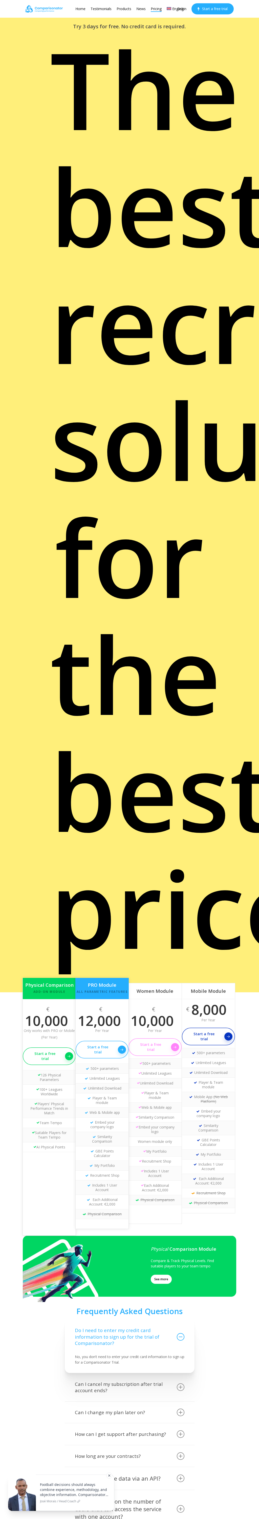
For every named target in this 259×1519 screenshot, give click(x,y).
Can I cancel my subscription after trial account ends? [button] (119, 1387)
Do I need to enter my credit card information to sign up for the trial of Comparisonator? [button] (117, 1336)
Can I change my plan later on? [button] (110, 1412)
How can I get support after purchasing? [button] (120, 1434)
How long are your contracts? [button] (108, 1456)
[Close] (109, 1476)
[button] (161, 1279)
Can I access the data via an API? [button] (118, 1478)
